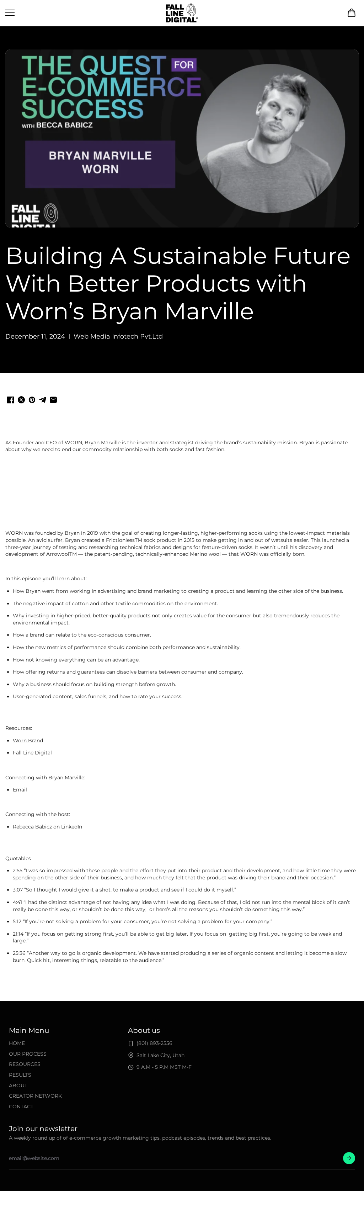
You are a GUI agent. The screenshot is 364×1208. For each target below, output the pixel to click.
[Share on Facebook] (10, 399)
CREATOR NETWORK (35, 1096)
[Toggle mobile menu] (83, 12)
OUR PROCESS (28, 1054)
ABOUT (18, 1085)
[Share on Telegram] (42, 399)
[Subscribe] (349, 1158)
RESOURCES (25, 1064)
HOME (17, 1043)
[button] (351, 13)
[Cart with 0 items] (351, 13)
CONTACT (21, 1106)
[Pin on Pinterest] (32, 399)
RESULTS (20, 1075)
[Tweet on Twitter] (21, 399)
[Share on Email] (53, 399)
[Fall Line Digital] (182, 13)
